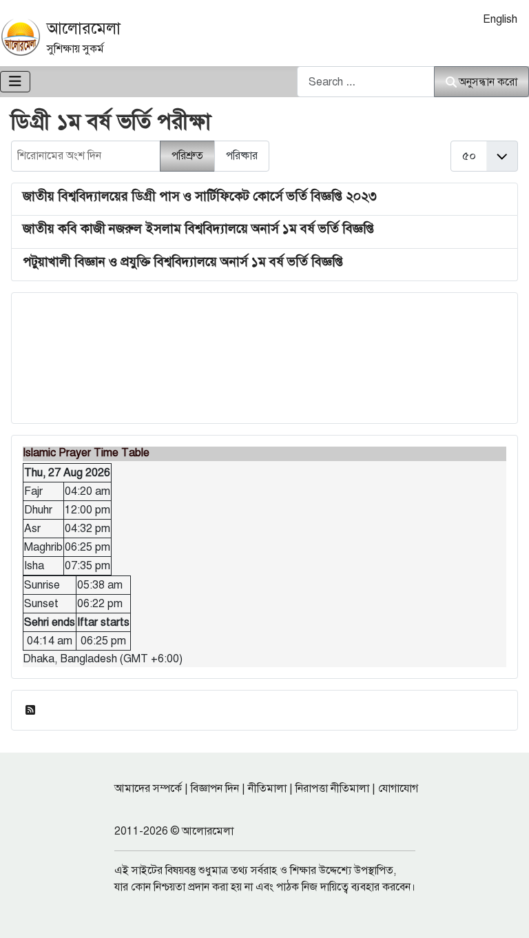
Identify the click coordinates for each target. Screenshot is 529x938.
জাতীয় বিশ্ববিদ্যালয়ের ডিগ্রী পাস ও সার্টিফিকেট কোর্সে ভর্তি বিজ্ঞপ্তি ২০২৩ (200, 196)
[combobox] (366, 81)
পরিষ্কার (242, 156)
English (500, 19)
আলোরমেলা (84, 28)
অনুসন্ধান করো (488, 82)
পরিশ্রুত (187, 156)
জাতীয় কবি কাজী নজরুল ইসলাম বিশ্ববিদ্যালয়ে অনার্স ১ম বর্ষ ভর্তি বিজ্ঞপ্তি (198, 228)
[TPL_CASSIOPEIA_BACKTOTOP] (505, 912)
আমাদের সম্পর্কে (148, 788)
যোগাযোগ (398, 788)
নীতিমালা (267, 788)
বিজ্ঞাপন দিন (215, 788)
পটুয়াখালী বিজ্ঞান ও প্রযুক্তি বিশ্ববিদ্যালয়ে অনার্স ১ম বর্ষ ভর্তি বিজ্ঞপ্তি (183, 261)
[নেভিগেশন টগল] (15, 81)
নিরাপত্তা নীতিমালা (332, 788)
